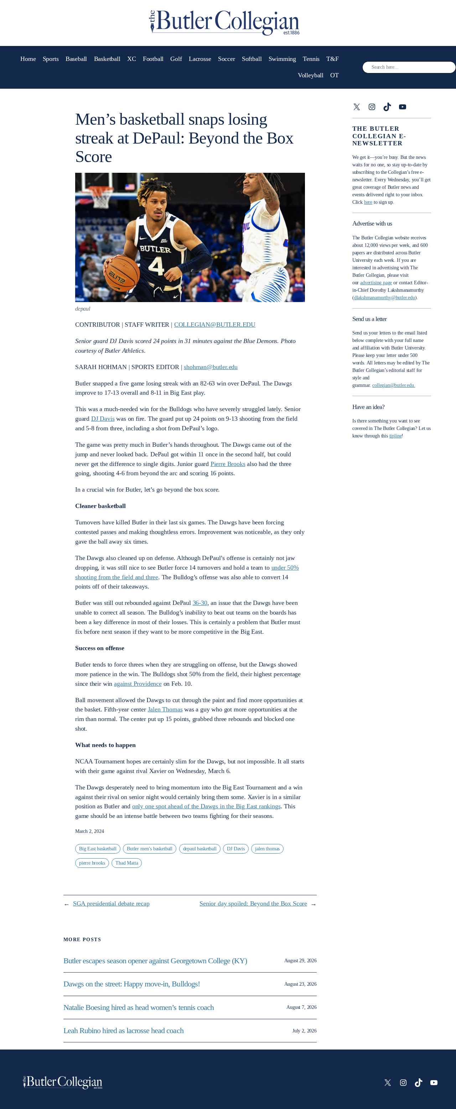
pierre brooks (92, 863)
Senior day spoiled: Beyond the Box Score (253, 903)
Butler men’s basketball (149, 848)
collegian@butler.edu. (393, 385)
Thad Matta (126, 863)
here (368, 202)
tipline (395, 436)
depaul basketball (200, 848)
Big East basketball (97, 848)
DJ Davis (236, 848)
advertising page (376, 282)
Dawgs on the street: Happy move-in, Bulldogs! (131, 984)
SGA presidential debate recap (111, 903)
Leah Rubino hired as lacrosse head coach (123, 1030)
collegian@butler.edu (214, 324)
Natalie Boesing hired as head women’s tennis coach (139, 1007)
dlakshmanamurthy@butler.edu (384, 297)
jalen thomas (267, 848)
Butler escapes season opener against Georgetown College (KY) (155, 961)
